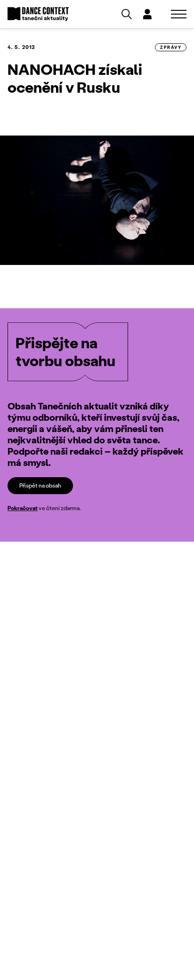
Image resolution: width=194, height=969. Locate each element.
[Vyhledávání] (126, 14)
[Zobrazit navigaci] (178, 14)
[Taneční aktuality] (38, 14)
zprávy (170, 47)
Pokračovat (23, 508)
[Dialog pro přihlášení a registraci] (147, 14)
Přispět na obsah (40, 485)
